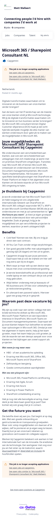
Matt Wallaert (22, 8)
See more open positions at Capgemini (27, 489)
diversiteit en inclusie (31, 451)
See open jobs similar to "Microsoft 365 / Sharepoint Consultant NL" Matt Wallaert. (27, 77)
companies (19, 35)
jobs (7, 35)
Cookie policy (33, 514)
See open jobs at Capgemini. (22, 72)
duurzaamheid (9, 451)
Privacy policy (22, 514)
